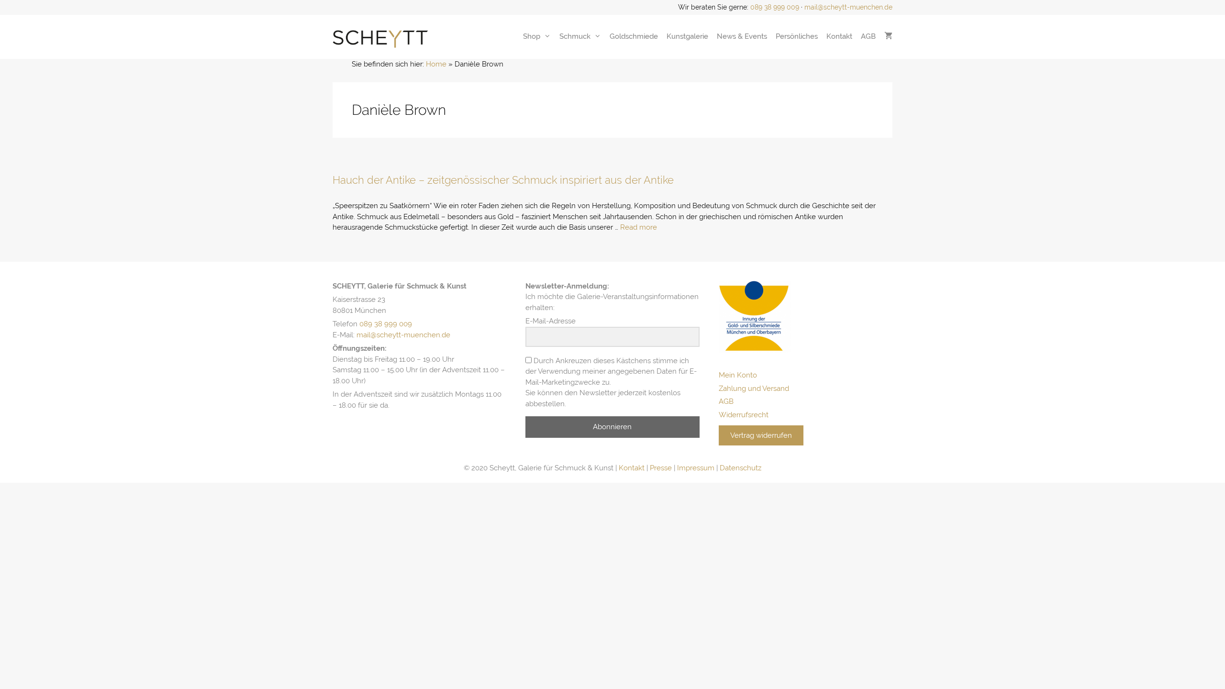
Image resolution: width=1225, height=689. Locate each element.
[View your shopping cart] (888, 36)
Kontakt (839, 36)
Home (436, 64)
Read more (638, 227)
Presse (661, 468)
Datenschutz (740, 468)
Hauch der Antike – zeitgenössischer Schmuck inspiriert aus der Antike (503, 180)
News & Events (742, 36)
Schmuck (574, 36)
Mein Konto (738, 375)
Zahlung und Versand (754, 388)
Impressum (695, 468)
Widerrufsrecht (743, 415)
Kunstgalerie (687, 36)
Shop (531, 36)
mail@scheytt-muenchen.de (848, 7)
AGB (868, 36)
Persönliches (797, 36)
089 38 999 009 (774, 7)
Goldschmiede (634, 36)
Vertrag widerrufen (761, 435)
